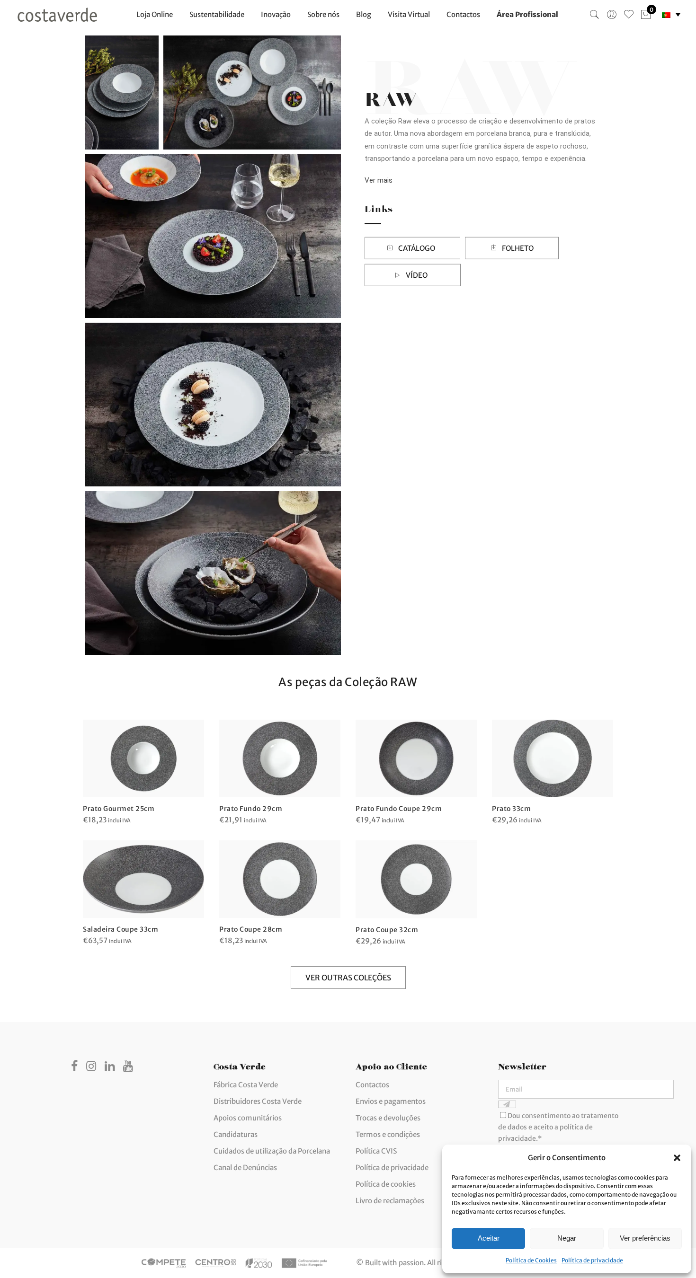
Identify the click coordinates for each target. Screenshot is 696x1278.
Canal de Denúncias (245, 1167)
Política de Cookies (531, 1260)
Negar (566, 1238)
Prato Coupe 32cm (387, 929)
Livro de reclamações (390, 1200)
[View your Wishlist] (628, 15)
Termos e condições (388, 1134)
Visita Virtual (409, 14)
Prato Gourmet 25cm (118, 808)
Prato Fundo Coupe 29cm (399, 808)
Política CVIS (376, 1150)
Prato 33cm (511, 808)
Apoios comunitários (248, 1117)
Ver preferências (645, 1238)
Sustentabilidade (216, 14)
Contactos (463, 14)
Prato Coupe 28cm (250, 929)
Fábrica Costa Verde (246, 1084)
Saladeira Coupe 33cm (120, 929)
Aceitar (489, 1238)
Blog (363, 14)
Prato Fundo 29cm (250, 808)
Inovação (276, 14)
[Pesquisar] (594, 15)
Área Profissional (527, 14)
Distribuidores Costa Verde (258, 1101)
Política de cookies (386, 1184)
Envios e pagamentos (391, 1101)
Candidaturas (236, 1134)
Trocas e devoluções (388, 1117)
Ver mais (379, 180)
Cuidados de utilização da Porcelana (272, 1150)
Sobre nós (323, 14)
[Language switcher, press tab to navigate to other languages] (671, 15)
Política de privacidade (592, 1260)
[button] (677, 1158)
